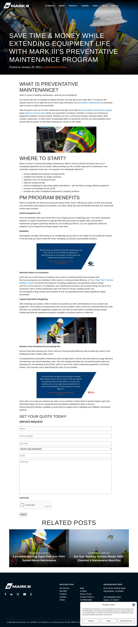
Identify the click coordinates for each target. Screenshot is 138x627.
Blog (105, 6)
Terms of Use (85, 594)
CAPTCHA (24, 498)
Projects (73, 6)
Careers (85, 6)
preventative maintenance (88, 103)
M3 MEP (62, 6)
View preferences (126, 621)
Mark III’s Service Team (35, 113)
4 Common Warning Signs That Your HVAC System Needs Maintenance (39, 558)
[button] (134, 605)
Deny (109, 621)
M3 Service (49, 6)
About (95, 6)
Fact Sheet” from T (98, 280)
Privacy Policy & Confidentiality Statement (87, 600)
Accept (90, 621)
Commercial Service (55, 67)
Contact (115, 6)
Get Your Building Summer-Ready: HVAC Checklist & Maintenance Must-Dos (99, 558)
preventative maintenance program (97, 110)
